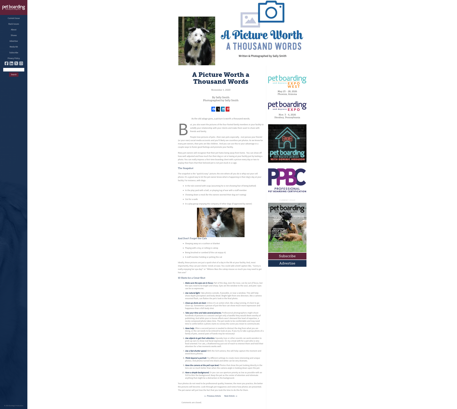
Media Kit (14, 46)
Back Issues (13, 24)
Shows (14, 35)
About (13, 29)
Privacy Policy (14, 58)
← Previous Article (212, 396)
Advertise (14, 41)
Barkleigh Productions (16, 406)
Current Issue (14, 18)
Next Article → (230, 396)
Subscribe (13, 52)
